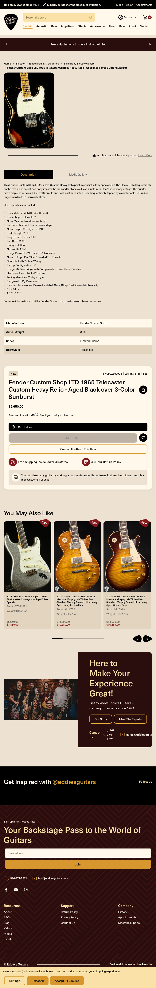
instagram (26, 889)
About (129, 4)
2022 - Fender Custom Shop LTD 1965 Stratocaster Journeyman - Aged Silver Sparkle (27, 599)
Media (119, 4)
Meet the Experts (130, 719)
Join (78, 864)
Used (112, 26)
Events (8, 939)
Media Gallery (78, 174)
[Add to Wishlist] (143, 437)
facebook (6, 889)
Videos (8, 928)
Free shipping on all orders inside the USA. (78, 44)
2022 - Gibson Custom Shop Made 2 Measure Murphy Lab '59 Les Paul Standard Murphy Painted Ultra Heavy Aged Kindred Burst (126, 601)
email (36, 479)
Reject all (38, 981)
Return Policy (69, 912)
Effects (81, 26)
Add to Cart (73, 438)
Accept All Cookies (67, 981)
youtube (16, 889)
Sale (122, 26)
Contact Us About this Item (78, 449)
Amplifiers (67, 26)
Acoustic (41, 26)
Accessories (97, 26)
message (26, 479)
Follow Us (145, 781)
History (122, 912)
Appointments (144, 4)
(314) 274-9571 (110, 734)
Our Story (100, 719)
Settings (14, 981)
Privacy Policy (69, 917)
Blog (7, 923)
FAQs (7, 917)
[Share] (143, 389)
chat (46, 479)
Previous (6, 44)
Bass (54, 26)
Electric (28, 26)
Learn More (145, 155)
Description (28, 174)
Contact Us (68, 923)
